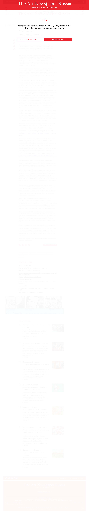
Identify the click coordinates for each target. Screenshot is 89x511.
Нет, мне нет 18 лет (31, 39)
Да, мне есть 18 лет (58, 39)
